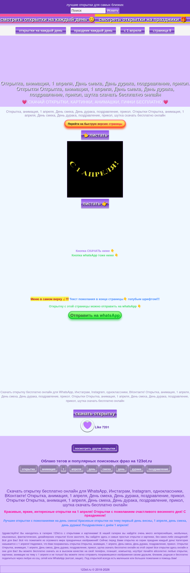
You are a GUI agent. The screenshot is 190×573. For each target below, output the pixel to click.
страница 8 (162, 30)
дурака (136, 469)
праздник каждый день (93, 30)
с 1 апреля (132, 30)
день (92, 469)
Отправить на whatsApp (95, 315)
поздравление (158, 469)
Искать (113, 10)
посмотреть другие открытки (95, 448)
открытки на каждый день (40, 30)
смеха (107, 469)
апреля (76, 469)
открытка (28, 469)
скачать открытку (95, 413)
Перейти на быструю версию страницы (95, 124)
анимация (48, 469)
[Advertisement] (95, 57)
